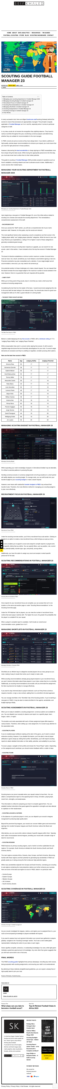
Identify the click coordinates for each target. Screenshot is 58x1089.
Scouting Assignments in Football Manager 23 (17, 109)
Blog (27, 35)
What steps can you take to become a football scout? (12, 1006)
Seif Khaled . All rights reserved (30, 1086)
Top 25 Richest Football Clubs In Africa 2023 (42, 1006)
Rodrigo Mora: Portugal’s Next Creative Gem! (31, 1026)
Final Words (7, 112)
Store (21, 35)
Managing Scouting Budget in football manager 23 (18, 101)
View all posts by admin (10, 996)
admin (4, 87)
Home (9, 33)
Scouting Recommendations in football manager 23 (18, 105)
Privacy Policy (5, 1086)
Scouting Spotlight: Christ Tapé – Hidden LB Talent (33, 1040)
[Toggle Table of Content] (38, 96)
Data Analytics (23, 33)
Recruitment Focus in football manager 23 (15, 103)
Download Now (48, 1057)
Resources (36, 33)
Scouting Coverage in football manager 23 (15, 110)
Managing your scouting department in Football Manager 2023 (21, 99)
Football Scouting (10, 35)
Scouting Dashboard (38, 35)
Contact (50, 35)
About (14, 33)
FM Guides (46, 33)
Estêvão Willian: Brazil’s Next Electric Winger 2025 (32, 1033)
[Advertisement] (29, 17)
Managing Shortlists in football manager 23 (16, 107)
